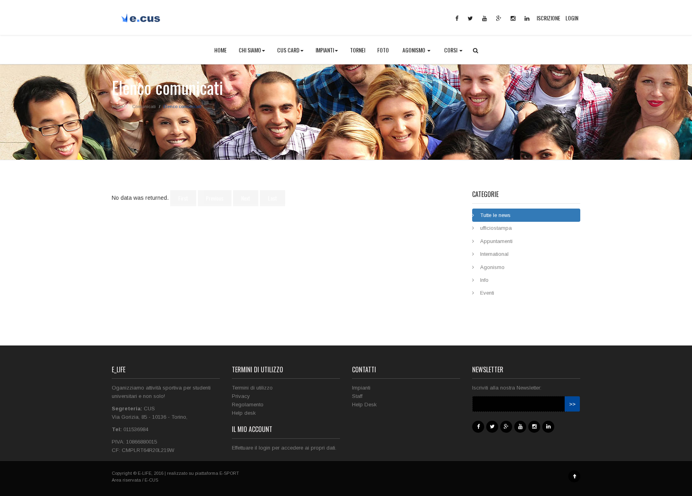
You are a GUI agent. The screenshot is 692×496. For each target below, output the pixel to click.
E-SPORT (229, 473)
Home (117, 106)
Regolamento (248, 405)
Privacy (241, 396)
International (494, 254)
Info (484, 280)
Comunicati (144, 106)
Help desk (244, 413)
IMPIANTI (325, 50)
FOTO (383, 50)
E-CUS (151, 480)
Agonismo (492, 267)
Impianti (361, 388)
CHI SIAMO (250, 50)
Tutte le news (495, 215)
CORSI (451, 50)
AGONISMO (414, 50)
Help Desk (364, 405)
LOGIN (571, 18)
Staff (357, 396)
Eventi (487, 293)
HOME (220, 50)
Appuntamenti (496, 241)
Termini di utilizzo (252, 388)
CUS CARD (288, 50)
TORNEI (357, 50)
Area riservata (126, 480)
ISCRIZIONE (548, 18)
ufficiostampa (496, 228)
